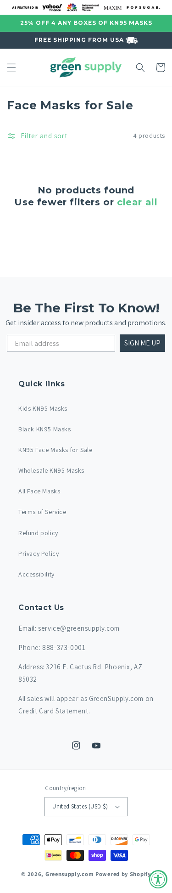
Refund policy (38, 533)
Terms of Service (42, 512)
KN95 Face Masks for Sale (55, 450)
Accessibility (36, 574)
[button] (11, 67)
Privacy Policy (38, 553)
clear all (137, 202)
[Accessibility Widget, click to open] (158, 879)
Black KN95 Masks (44, 429)
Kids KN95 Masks (42, 408)
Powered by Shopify (123, 874)
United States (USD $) (80, 806)
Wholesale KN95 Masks (51, 470)
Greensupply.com (69, 874)
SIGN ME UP (142, 343)
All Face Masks (39, 491)
